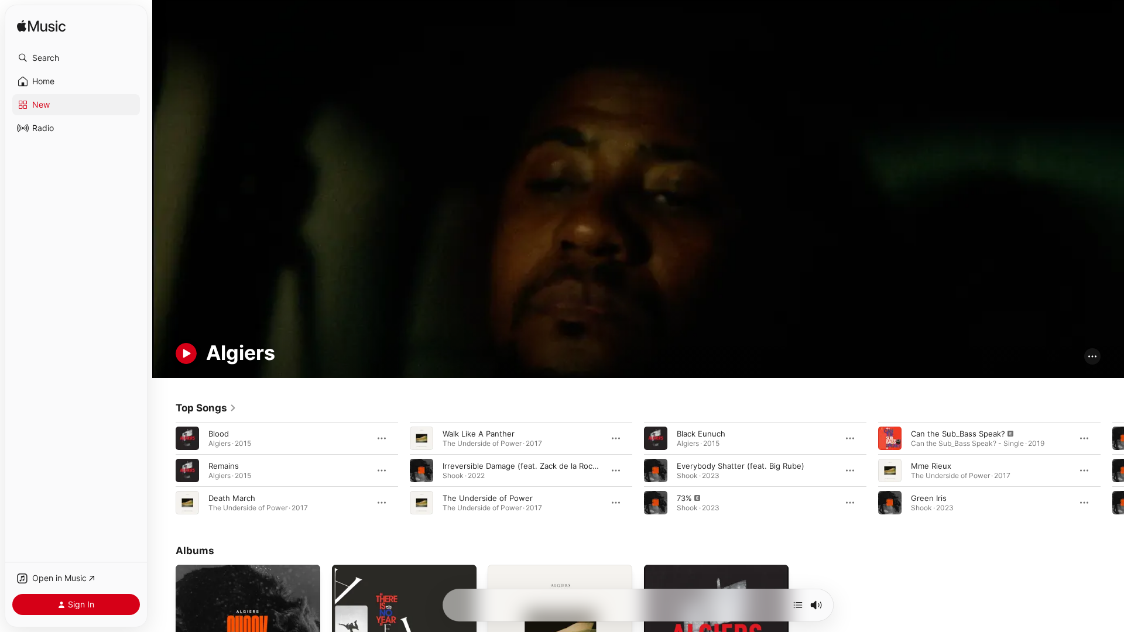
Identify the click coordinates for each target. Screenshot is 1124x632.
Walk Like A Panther (479, 433)
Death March (231, 497)
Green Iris (929, 497)
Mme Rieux (931, 465)
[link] (206, 407)
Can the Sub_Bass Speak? (958, 433)
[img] (41, 26)
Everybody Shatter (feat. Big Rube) (740, 465)
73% (684, 497)
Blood (218, 433)
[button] (76, 58)
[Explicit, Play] (655, 502)
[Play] (186, 353)
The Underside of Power (488, 497)
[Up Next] (798, 605)
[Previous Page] (164, 470)
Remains (223, 465)
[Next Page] (1112, 470)
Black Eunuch (701, 433)
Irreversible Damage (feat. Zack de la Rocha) (523, 465)
